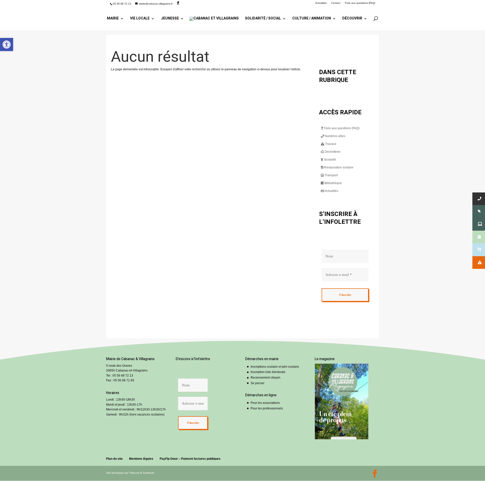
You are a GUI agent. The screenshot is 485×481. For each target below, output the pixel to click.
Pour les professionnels (267, 408)
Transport (331, 175)
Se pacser (257, 383)
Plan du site (114, 459)
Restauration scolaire (338, 167)
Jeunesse (170, 19)
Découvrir (352, 19)
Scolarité (329, 159)
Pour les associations (265, 403)
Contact (335, 3)
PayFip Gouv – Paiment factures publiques (190, 459)
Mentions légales (141, 459)
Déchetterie (332, 152)
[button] (6, 44)
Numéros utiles (334, 136)
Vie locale (140, 19)
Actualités (321, 3)
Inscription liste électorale (268, 372)
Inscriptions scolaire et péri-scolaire (275, 366)
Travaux (330, 144)
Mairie (113, 19)
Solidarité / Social (263, 19)
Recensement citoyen (265, 377)
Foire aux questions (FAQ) (360, 3)
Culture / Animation (311, 19)
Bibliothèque (333, 183)
